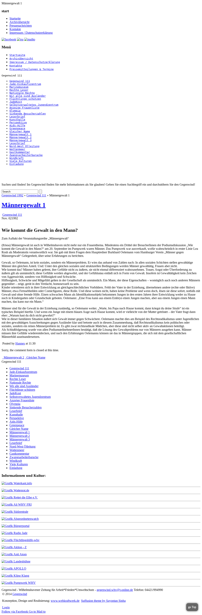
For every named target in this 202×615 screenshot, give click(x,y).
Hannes (20, 343)
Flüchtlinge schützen (25, 98)
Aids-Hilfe (17, 125)
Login (6, 607)
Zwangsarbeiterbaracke (26, 155)
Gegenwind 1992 (12, 195)
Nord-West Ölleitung (24, 146)
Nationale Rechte (22, 92)
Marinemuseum (18, 86)
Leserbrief (17, 116)
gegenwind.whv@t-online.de (115, 590)
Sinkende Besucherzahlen (27, 113)
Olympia (15, 110)
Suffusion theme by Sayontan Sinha (103, 600)
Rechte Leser (18, 89)
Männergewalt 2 (20, 137)
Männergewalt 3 (20, 140)
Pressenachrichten (20, 25)
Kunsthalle (17, 119)
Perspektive (18, 122)
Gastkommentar (19, 152)
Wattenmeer (17, 149)
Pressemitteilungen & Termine (31, 69)
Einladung (16, 163)
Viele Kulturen (20, 161)
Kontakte (15, 29)
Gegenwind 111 (19, 81)
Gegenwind (19, 594)
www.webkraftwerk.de (65, 600)
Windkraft (16, 158)
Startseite (15, 18)
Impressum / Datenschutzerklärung (31, 32)
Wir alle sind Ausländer (27, 95)
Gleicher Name (19, 131)
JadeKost (15, 101)
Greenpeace (17, 128)
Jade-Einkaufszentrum (25, 84)
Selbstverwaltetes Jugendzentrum (33, 104)
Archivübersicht (19, 22)
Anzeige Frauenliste (24, 107)
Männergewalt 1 (20, 134)
